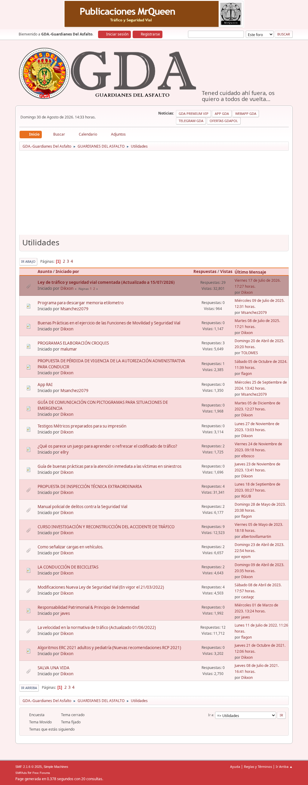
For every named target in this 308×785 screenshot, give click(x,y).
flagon (246, 373)
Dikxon (66, 288)
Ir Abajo (28, 261)
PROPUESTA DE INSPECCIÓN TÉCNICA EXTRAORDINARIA (90, 486)
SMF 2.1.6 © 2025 (28, 766)
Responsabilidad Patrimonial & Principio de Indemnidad (88, 607)
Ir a (210, 715)
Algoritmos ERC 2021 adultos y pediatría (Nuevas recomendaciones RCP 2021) (109, 647)
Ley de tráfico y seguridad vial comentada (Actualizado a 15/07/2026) (106, 282)
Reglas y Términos (258, 766)
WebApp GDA (245, 113)
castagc (247, 596)
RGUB (246, 496)
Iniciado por (67, 271)
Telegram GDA (191, 120)
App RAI (45, 384)
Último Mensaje (250, 272)
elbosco (247, 455)
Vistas (226, 271)
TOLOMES (249, 352)
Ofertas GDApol (224, 120)
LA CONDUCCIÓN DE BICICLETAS (68, 567)
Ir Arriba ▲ (284, 766)
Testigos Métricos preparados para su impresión (82, 426)
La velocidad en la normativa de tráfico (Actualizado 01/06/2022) (97, 627)
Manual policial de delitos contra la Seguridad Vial (82, 506)
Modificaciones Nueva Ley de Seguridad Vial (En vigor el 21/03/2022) (101, 587)
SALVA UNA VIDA (53, 667)
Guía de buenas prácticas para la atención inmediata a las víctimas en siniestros (109, 466)
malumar (68, 349)
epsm (246, 556)
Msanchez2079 (74, 308)
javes (65, 613)
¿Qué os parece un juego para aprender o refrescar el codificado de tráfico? (107, 446)
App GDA (222, 113)
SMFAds (21, 772)
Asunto (45, 271)
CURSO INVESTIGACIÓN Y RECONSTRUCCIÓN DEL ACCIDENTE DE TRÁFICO (106, 526)
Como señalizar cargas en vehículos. (70, 547)
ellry (64, 452)
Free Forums (41, 772)
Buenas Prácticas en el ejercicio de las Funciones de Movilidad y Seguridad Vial (109, 323)
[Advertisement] (154, 195)
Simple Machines (56, 766)
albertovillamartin (256, 536)
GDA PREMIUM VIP (193, 113)
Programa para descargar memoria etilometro (81, 302)
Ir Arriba (29, 687)
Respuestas (205, 271)
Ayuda (235, 766)
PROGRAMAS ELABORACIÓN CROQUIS (73, 343)
